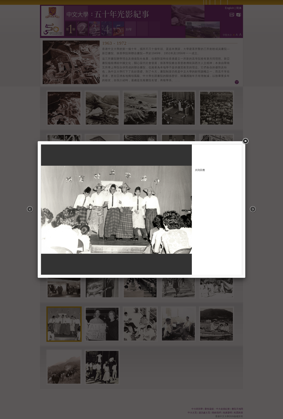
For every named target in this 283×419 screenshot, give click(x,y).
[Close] (245, 141)
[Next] (250, 209)
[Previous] (32, 209)
